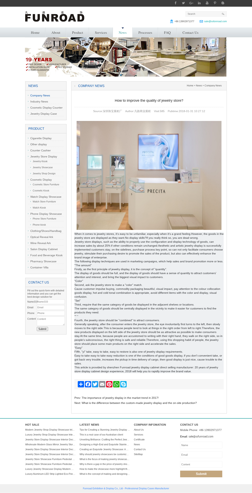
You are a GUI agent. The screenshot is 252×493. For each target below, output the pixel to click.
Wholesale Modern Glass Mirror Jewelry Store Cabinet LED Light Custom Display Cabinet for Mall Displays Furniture (50, 444)
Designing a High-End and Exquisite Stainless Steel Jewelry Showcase (105, 444)
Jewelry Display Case (43, 113)
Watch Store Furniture (44, 201)
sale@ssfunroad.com (215, 21)
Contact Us (190, 32)
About (55, 32)
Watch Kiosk (39, 207)
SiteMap (138, 454)
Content (31, 318)
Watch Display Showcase (45, 196)
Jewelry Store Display (43, 156)
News (123, 32)
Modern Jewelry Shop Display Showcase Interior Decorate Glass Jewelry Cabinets (50, 429)
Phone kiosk (39, 224)
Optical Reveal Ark (41, 237)
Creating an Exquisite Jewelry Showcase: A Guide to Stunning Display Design (105, 449)
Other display (38, 144)
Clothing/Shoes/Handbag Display (44, 231)
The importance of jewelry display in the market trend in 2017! (120, 397)
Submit (201, 474)
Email (30, 307)
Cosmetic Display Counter (46, 107)
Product (77, 32)
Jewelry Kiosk (40, 161)
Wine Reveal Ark (40, 243)
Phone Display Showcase (46, 213)
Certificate (139, 439)
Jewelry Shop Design (44, 173)
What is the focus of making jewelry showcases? (105, 459)
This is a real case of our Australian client (101, 434)
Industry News (39, 101)
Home (35, 32)
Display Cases (146, 488)
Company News (40, 95)
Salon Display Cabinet (44, 249)
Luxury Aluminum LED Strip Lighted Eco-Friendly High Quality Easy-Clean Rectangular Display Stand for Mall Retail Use (50, 474)
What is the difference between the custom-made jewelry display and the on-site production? (139, 402)
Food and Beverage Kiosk (46, 255)
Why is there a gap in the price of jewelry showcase (105, 464)
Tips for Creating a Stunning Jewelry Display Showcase (105, 429)
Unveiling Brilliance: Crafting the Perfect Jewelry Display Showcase (105, 439)
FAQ (167, 32)
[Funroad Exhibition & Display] (54, 16)
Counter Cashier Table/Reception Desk (41, 151)
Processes (145, 32)
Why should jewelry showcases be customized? (105, 454)
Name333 (32, 301)
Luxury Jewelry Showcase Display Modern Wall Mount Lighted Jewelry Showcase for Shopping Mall (50, 469)
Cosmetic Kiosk (41, 190)
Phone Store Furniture (44, 218)
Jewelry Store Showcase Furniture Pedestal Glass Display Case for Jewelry (50, 459)
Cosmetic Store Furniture (46, 184)
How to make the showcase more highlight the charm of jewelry (105, 469)
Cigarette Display (41, 138)
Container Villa (39, 267)
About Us (139, 429)
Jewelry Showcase (43, 167)
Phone (30, 313)
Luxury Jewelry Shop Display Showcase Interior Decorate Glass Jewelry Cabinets (50, 434)
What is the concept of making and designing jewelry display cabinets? (105, 474)
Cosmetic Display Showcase (40, 180)
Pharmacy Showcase (43, 261)
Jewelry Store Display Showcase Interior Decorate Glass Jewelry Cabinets (50, 439)
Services (101, 32)
